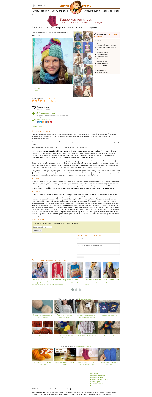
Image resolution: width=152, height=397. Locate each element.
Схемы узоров (95, 382)
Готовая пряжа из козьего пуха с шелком (42, 316)
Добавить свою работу (46, 113)
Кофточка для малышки (87, 335)
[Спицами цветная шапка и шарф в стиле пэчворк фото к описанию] (52, 61)
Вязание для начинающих (99, 380)
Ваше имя (80, 239)
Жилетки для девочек (109, 315)
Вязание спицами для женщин (106, 47)
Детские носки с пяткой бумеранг (42, 363)
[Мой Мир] (46, 122)
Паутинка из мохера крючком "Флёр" (64, 316)
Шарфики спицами (54, 15)
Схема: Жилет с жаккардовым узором (74, 281)
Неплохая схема (36, 100)
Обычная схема (38, 100)
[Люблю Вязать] (76, 8)
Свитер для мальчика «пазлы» (65, 336)
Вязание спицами (41, 15)
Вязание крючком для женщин (106, 50)
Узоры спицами (92, 10)
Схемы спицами (60, 10)
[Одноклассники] (43, 122)
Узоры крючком (111, 10)
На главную (94, 373)
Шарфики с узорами (103, 56)
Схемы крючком (41, 10)
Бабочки (42, 335)
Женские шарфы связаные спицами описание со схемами (106, 44)
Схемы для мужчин (96, 384)
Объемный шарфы (102, 54)
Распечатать (37, 127)
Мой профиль (95, 386)
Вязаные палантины (103, 59)
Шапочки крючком (102, 68)
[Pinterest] (51, 122)
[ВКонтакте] (38, 122)
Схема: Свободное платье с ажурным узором (111, 281)
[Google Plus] (48, 122)
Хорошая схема (41, 100)
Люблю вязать (32, 14)
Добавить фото (37, 90)
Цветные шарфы (102, 61)
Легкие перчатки (102, 66)
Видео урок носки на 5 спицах (109, 363)
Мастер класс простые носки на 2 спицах (86, 363)
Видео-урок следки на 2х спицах (64, 363)
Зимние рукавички (102, 72)
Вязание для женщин (97, 375)
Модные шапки (101, 70)
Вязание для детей (102, 52)
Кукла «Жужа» (109, 335)
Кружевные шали (102, 63)
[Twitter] (40, 122)
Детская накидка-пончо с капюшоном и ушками (86, 316)
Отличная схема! (44, 100)
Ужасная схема (33, 100)
